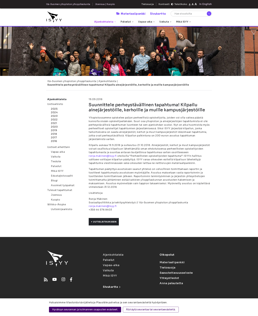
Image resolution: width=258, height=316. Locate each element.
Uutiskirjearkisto (61, 209)
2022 (54, 119)
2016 (54, 141)
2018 (54, 134)
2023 (54, 116)
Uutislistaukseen (104, 221)
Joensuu (56, 194)
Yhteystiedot (169, 278)
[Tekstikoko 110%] (193, 4)
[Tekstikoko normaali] (190, 4)
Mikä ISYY (182, 21)
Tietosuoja (147, 4)
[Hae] (209, 13)
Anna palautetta (171, 283)
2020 (54, 126)
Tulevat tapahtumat (59, 190)
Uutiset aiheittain (58, 147)
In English (205, 4)
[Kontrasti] (172, 4)
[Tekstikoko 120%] (196, 4)
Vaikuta (164, 21)
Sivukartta (158, 13)
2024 (54, 112)
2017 (54, 137)
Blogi (54, 180)
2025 (54, 108)
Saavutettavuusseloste (176, 272)
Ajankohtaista (103, 21)
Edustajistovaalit (62, 175)
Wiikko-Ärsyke (56, 204)
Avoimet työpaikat (63, 185)
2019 (54, 130)
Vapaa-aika (145, 21)
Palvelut (125, 21)
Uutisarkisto (55, 104)
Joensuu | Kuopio (105, 4)
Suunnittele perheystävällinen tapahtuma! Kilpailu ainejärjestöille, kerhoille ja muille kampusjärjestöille (118, 84)
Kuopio (55, 199)
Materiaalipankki (133, 13)
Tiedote (56, 161)
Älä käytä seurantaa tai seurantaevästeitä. (151, 309)
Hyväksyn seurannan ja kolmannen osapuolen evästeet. (85, 309)
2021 (54, 123)
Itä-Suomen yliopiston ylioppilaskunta (71, 81)
